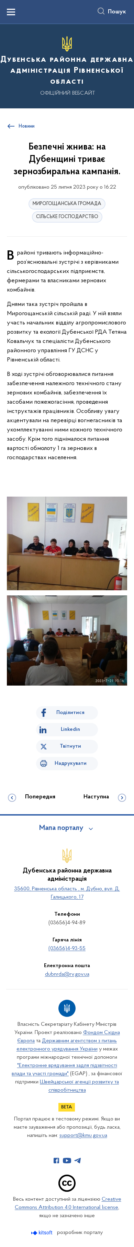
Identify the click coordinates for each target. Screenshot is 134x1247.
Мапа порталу (61, 828)
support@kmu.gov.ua (83, 1135)
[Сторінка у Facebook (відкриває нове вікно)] (56, 1160)
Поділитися (70, 712)
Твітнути (70, 746)
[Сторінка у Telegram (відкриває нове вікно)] (78, 1160)
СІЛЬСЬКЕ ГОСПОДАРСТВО (67, 216)
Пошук (117, 12)
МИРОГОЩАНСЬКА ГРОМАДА (67, 203)
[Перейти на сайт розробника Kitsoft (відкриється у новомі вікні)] (42, 1232)
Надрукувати (71, 763)
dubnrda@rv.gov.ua (67, 974)
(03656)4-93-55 (67, 948)
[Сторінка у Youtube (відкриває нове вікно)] (67, 1160)
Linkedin (70, 729)
